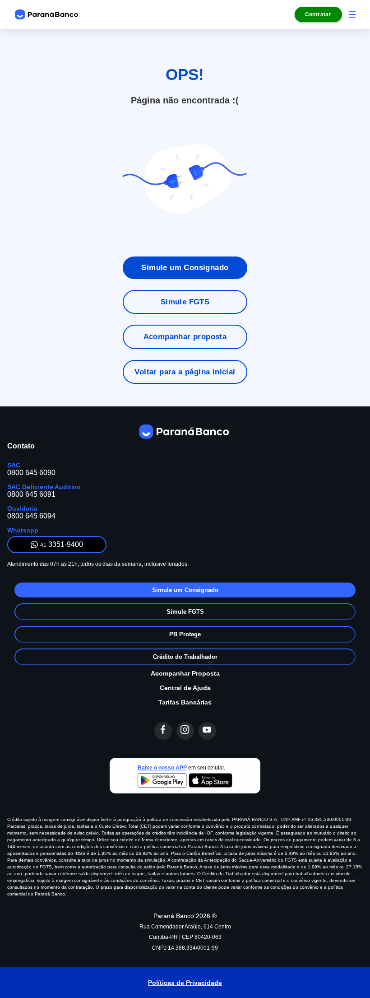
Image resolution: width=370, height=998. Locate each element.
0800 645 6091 (31, 494)
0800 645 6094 (31, 516)
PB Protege (185, 634)
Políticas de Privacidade (185, 982)
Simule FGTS (185, 302)
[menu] (352, 14)
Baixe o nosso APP (162, 768)
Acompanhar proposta (185, 336)
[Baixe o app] (185, 781)
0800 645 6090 (31, 472)
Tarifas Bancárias (185, 702)
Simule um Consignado (184, 267)
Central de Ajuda (185, 687)
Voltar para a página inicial (184, 372)
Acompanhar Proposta (185, 673)
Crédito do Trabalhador (185, 656)
